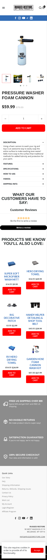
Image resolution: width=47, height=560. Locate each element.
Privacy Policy (7, 496)
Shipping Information (11, 485)
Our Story (6, 478)
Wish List (6, 500)
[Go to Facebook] (15, 18)
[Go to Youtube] (23, 18)
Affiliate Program (9, 511)
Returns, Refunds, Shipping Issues (16, 489)
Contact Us (6, 493)
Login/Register (8, 508)
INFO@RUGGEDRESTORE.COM (32, 537)
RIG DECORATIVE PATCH (12, 317)
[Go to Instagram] (19, 18)
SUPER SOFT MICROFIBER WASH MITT (11, 276)
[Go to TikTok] (27, 18)
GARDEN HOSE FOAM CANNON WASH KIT (35, 363)
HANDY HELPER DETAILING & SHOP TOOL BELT (35, 319)
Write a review (23, 227)
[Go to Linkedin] (31, 18)
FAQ (3, 481)
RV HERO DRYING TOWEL (11, 359)
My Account (7, 504)
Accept (37, 550)
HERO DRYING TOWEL (35, 273)
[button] (20, 85)
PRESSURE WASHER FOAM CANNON (23, 95)
